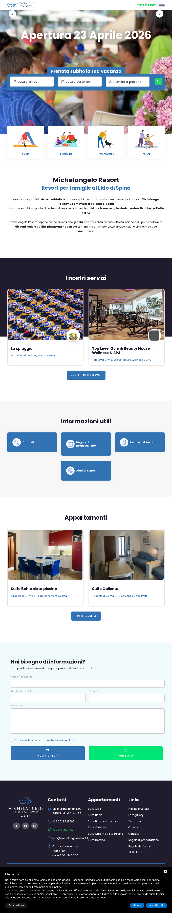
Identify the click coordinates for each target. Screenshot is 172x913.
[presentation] (12, 14)
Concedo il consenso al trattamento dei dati (44, 740)
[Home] (20, 5)
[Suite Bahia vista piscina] (45, 555)
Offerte (133, 827)
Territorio (134, 821)
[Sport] (25, 141)
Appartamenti (104, 800)
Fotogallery (135, 815)
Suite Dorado (96, 840)
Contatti (29, 442)
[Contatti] (16, 442)
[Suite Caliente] (127, 555)
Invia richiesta (48, 755)
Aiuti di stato (85, 471)
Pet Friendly (106, 153)
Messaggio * (18, 705)
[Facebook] (16, 826)
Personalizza (16, 905)
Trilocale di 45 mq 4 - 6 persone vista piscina (39, 596)
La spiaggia (22, 348)
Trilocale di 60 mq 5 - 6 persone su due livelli (119, 596)
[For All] (146, 141)
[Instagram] (25, 826)
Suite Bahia (95, 815)
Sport (25, 153)
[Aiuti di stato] (70, 471)
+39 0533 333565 (63, 821)
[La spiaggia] (45, 314)
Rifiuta (137, 905)
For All (146, 153)
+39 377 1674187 (63, 830)
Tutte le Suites (86, 616)
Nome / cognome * (22, 676)
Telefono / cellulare (23, 691)
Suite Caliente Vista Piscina (105, 834)
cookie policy (53, 887)
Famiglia (66, 153)
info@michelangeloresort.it (70, 838)
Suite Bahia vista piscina (34, 588)
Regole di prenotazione (86, 444)
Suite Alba (94, 809)
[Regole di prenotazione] (70, 444)
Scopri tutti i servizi (86, 375)
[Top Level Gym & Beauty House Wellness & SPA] (126, 314)
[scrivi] (34, 826)
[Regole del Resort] (124, 442)
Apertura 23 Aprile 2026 (86, 35)
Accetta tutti (156, 905)
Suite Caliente (105, 588)
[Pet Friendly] (106, 141)
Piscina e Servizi (138, 809)
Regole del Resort (142, 442)
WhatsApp (126, 755)
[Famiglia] (65, 141)
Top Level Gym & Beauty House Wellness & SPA (121, 350)
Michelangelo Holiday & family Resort (34, 355)
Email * (94, 691)
